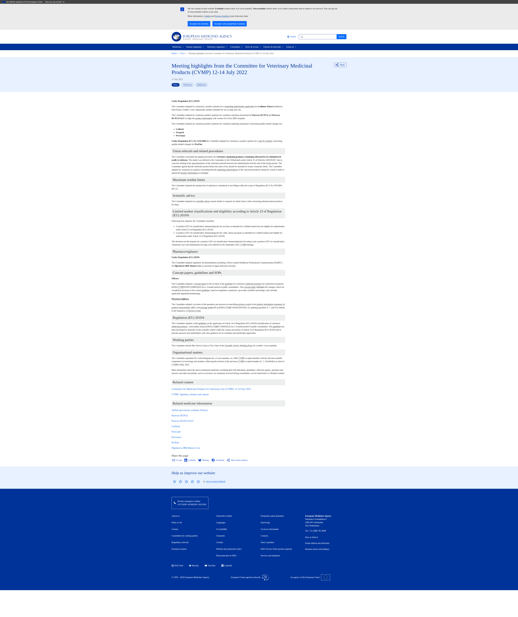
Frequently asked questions (272, 516)
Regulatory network (180, 542)
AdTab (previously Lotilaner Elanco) (190, 410)
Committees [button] (235, 47)
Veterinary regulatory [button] (216, 47)
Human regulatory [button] (194, 47)
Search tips (265, 522)
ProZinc (175, 442)
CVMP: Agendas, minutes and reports (190, 394)
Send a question (267, 542)
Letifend (176, 426)
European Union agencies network (245, 577)
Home (174, 53)
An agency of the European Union (305, 577)
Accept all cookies (199, 23)
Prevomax (176, 437)
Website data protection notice (229, 549)
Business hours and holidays (317, 549)
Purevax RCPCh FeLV (183, 421)
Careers (175, 529)
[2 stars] (177, 481)
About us (175, 516)
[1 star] (175, 481)
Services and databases (270, 555)
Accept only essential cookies (229, 23)
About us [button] (290, 47)
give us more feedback (215, 481)
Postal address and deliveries (317, 543)
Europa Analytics (222, 16)
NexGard (176, 431)
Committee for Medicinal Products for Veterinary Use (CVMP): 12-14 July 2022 (211, 389)
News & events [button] (251, 47)
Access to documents (270, 529)
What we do (177, 522)
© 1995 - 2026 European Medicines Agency (190, 577)
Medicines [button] (176, 47)
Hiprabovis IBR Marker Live (186, 448)
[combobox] (318, 36)
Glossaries (220, 536)
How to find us (311, 537)
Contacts (264, 536)
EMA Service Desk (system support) (276, 549)
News (182, 53)
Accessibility (221, 529)
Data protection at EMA (226, 555)
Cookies (207, 16)
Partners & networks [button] (272, 47)
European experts (179, 549)
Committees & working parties (185, 536)
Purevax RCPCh (180, 415)
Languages (220, 522)
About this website (224, 516)
